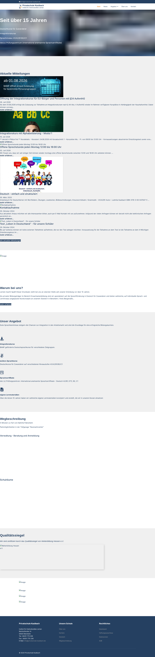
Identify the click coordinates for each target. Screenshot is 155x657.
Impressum (103, 629)
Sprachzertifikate (7, 378)
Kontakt (133, 6)
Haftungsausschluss (106, 633)
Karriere (61, 633)
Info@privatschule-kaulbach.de (35, 641)
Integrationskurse (7, 344)
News (105, 6)
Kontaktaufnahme (9, 207)
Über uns (124, 6)
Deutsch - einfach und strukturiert (18, 193)
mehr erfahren (5, 49)
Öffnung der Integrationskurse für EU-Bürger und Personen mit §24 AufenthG (42, 98)
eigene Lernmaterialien (9, 395)
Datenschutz (103, 637)
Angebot (114, 6)
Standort (62, 637)
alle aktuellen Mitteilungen (10, 240)
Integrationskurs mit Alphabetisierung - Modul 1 (26, 133)
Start (98, 6)
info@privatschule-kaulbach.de (30, 2)
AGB (100, 641)
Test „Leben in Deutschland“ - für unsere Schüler (27, 223)
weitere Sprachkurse (8, 361)
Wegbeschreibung (65, 641)
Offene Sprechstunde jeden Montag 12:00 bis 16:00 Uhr (30, 147)
